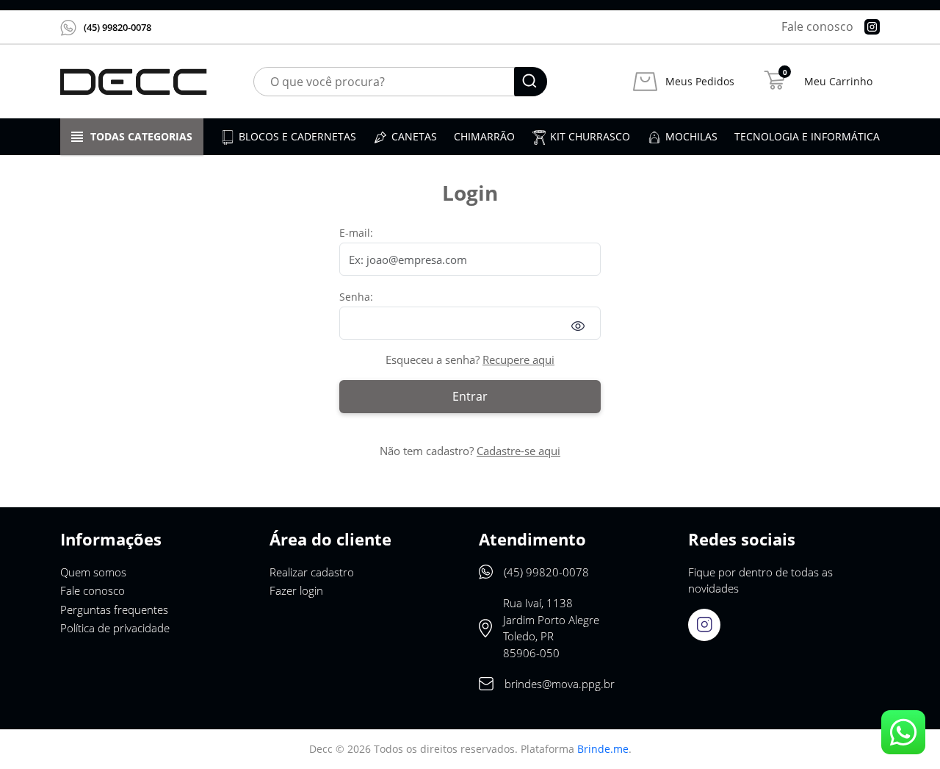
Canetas (414, 136)
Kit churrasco (590, 136)
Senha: (356, 297)
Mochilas (691, 136)
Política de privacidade (115, 627)
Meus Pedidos (699, 81)
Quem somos (93, 572)
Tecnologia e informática (807, 136)
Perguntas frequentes (114, 609)
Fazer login (296, 590)
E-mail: (356, 233)
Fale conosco (817, 26)
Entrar (470, 396)
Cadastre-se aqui (518, 450)
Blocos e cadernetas (297, 136)
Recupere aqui (518, 359)
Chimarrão (484, 136)
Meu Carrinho (838, 81)
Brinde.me (603, 749)
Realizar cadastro (312, 572)
